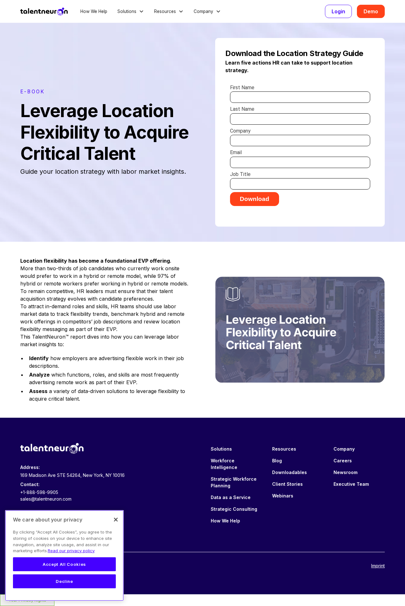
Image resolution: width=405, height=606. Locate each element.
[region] (64, 555)
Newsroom (345, 472)
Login (338, 11)
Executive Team (351, 484)
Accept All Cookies (64, 564)
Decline (64, 581)
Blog (277, 460)
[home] (44, 11)
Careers (342, 460)
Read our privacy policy (71, 550)
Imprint (378, 565)
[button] (130, 11)
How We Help (93, 11)
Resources (284, 449)
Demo (371, 11)
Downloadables (289, 472)
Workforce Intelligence (224, 464)
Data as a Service (231, 497)
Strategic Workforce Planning (234, 482)
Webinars (282, 495)
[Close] (116, 520)
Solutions (221, 449)
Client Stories (287, 484)
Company (344, 449)
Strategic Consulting (234, 509)
